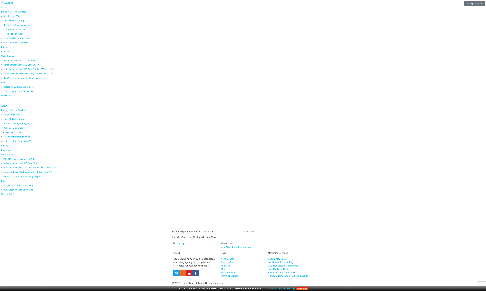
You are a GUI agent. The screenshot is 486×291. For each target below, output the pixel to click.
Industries (6, 51)
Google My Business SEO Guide (18, 87)
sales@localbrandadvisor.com (236, 247)
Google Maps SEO (11, 16)
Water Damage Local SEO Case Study (21, 65)
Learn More (302, 288)
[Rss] (183, 273)
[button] (121, 101)
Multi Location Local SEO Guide (18, 91)
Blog (3, 82)
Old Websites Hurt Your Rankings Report (22, 78)
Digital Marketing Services (13, 12)
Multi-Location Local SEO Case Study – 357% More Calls (29, 69)
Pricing (4, 47)
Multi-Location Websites (14, 29)
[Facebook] (195, 273)
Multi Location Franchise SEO (17, 43)
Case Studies (7, 56)
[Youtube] (189, 273)
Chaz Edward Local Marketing (279, 288)
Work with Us (7, 96)
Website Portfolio (14, 34)
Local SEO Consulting (13, 20)
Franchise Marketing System (17, 38)
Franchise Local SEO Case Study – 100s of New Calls (28, 73)
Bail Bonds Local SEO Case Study (19, 60)
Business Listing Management (17, 25)
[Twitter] (176, 273)
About (4, 7)
